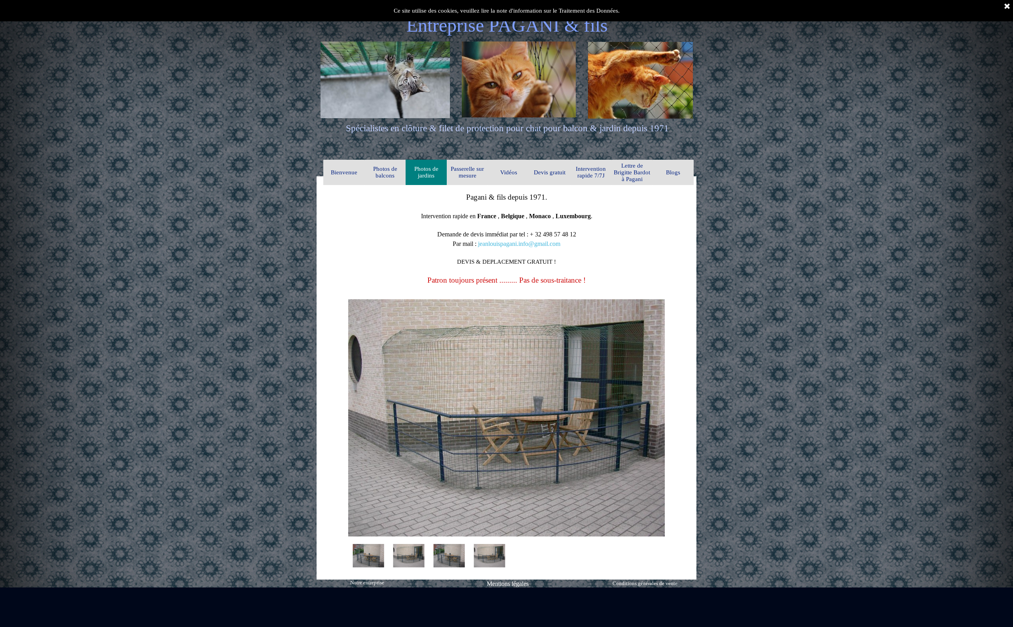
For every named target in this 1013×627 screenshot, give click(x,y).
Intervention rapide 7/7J (591, 172)
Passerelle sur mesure (467, 172)
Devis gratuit (549, 172)
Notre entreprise (367, 582)
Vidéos (508, 172)
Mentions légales (508, 583)
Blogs (673, 172)
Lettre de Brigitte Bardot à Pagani (632, 172)
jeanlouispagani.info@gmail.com (519, 243)
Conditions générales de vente (645, 583)
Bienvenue (344, 172)
